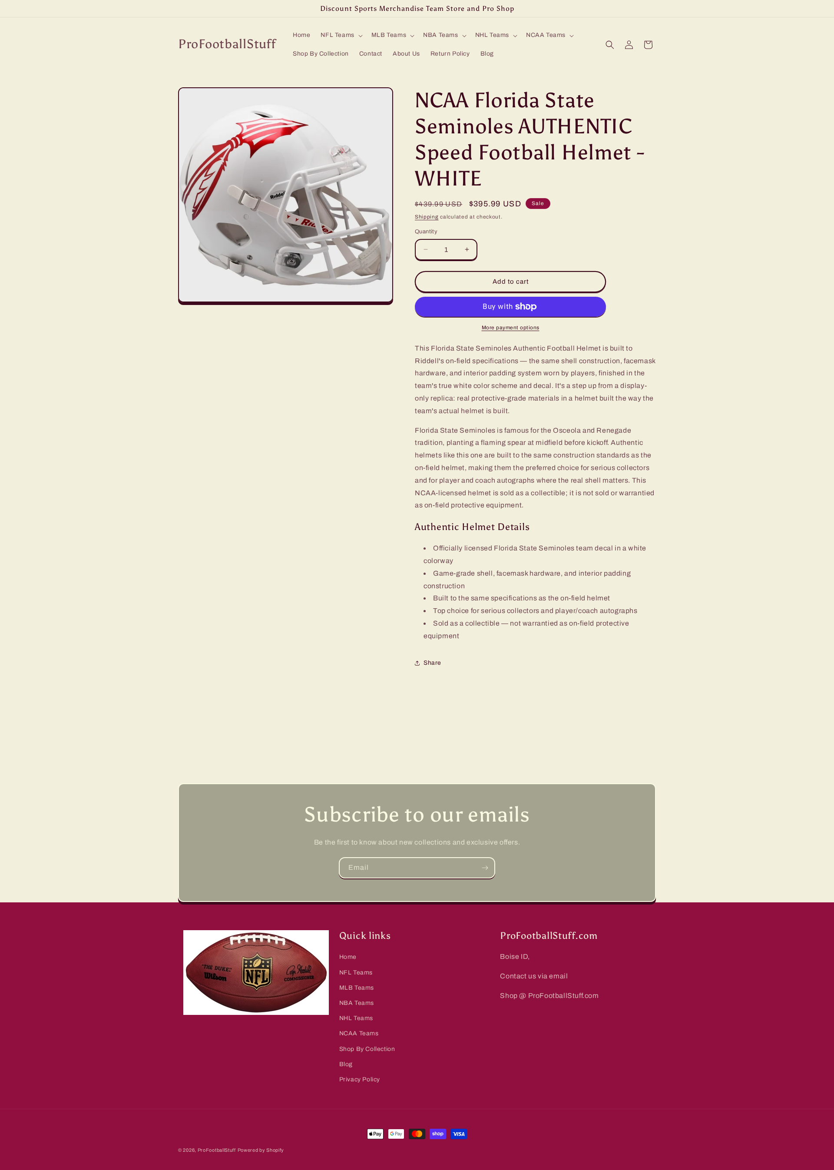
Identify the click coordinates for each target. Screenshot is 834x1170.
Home (348, 957)
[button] (340, 35)
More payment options (510, 328)
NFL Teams (356, 972)
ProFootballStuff (217, 1150)
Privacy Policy (359, 1079)
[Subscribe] (484, 867)
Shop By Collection (367, 1048)
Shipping (427, 217)
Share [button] (432, 663)
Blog (346, 1064)
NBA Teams (356, 1002)
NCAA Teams (359, 1033)
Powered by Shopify (261, 1150)
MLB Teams (356, 987)
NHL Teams (356, 1018)
